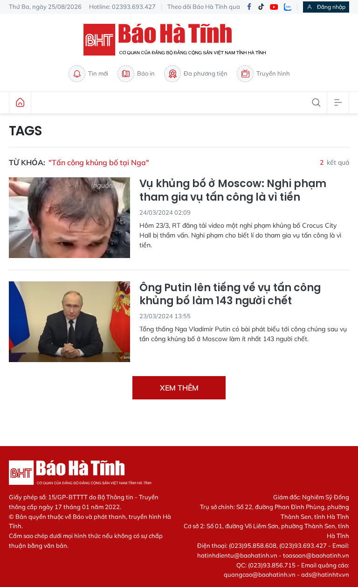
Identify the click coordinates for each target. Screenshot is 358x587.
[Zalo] (287, 7)
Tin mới (98, 73)
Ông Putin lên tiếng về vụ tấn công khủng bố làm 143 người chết (230, 294)
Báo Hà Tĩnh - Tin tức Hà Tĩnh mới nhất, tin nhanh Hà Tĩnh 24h (179, 39)
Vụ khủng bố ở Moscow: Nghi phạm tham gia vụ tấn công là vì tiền (232, 190)
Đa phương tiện (205, 73)
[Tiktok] (261, 7)
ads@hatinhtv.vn (325, 574)
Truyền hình (273, 73)
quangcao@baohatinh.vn (260, 574)
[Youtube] (274, 7)
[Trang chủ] (20, 102)
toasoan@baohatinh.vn (316, 555)
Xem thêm (179, 387)
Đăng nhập (331, 6)
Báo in (146, 73)
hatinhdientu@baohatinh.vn (237, 555)
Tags (25, 131)
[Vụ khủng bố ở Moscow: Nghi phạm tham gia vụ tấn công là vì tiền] (69, 217)
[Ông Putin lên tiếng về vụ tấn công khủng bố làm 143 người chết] (69, 321)
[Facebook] (249, 7)
